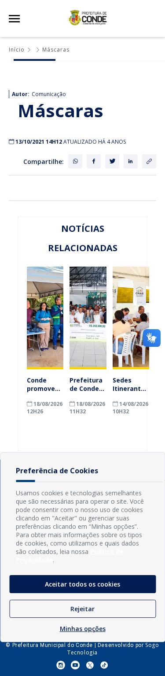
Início (17, 49)
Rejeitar (82, 609)
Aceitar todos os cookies (82, 584)
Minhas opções (83, 628)
